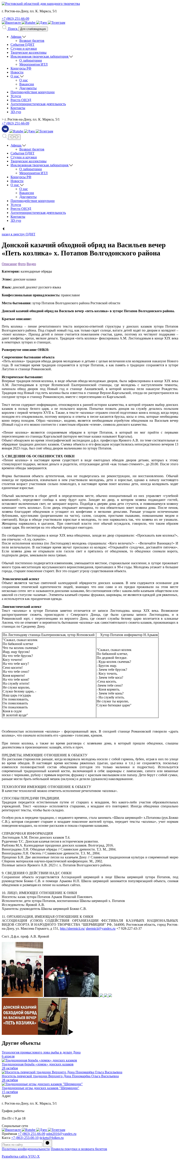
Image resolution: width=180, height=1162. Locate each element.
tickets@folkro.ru (52, 1138)
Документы (28, 88)
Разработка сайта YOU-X (21, 1156)
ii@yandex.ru (106, 928)
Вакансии (26, 84)
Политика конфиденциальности (26, 1149)
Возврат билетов (31, 40)
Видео (31, 264)
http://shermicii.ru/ (72, 928)
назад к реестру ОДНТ (18, 234)
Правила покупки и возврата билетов (79, 1149)
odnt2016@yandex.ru (61, 1134)
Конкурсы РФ (21, 68)
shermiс (91, 928)
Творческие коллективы (29, 52)
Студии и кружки (24, 48)
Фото (22, 264)
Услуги (16, 96)
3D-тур (16, 112)
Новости (17, 72)
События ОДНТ (22, 44)
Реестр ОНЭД (21, 100)
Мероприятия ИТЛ (33, 64)
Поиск (12, 29)
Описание (9, 264)
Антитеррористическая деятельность (38, 104)
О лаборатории (30, 60)
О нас (15, 76)
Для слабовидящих (33, 29)
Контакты (18, 108)
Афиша (16, 36)
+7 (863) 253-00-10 (25, 1138)
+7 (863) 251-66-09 (15, 18)
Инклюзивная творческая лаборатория (40, 56)
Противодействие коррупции (33, 92)
